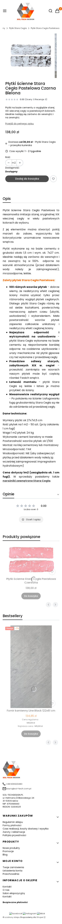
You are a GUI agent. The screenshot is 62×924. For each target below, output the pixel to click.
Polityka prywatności (14, 835)
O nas (6, 890)
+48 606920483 (14, 784)
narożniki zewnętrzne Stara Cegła (26, 481)
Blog (5, 854)
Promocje (8, 851)
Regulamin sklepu (13, 822)
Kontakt (7, 886)
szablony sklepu (12, 917)
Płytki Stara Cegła (18, 28)
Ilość (7, 157)
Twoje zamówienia (13, 867)
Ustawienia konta (12, 870)
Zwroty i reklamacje (14, 832)
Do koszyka (31, 596)
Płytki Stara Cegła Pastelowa (45, 28)
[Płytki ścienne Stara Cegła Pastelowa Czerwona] (31, 560)
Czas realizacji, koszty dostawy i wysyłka (25, 828)
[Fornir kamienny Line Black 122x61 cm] (31, 666)
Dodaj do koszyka (27, 179)
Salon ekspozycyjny (14, 893)
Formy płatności (12, 825)
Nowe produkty (11, 848)
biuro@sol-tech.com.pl (18, 788)
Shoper (40, 917)
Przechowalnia (11, 874)
